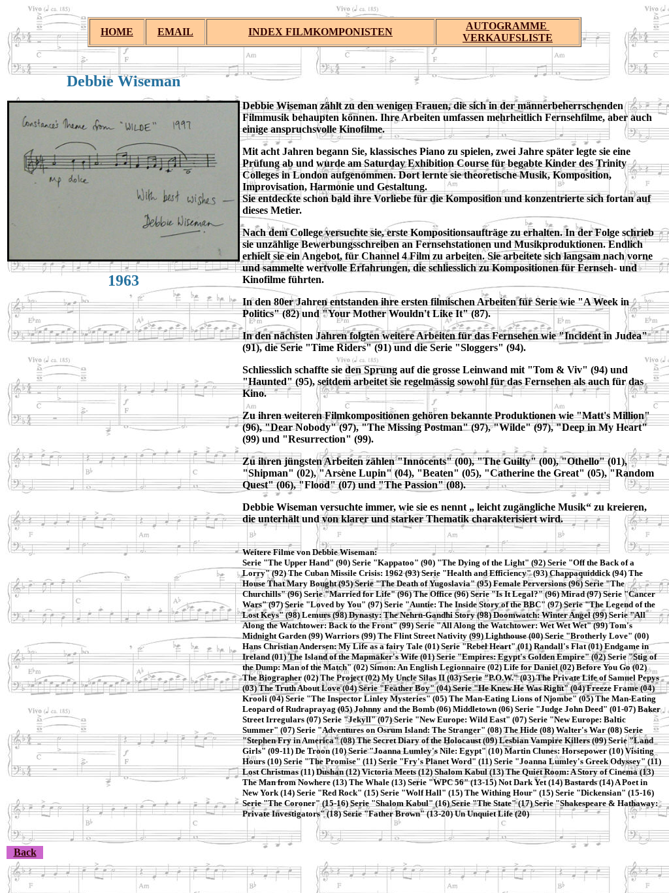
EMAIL (175, 31)
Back (25, 852)
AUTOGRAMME (507, 25)
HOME (117, 31)
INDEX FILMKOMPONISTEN (320, 31)
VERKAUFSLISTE (508, 37)
